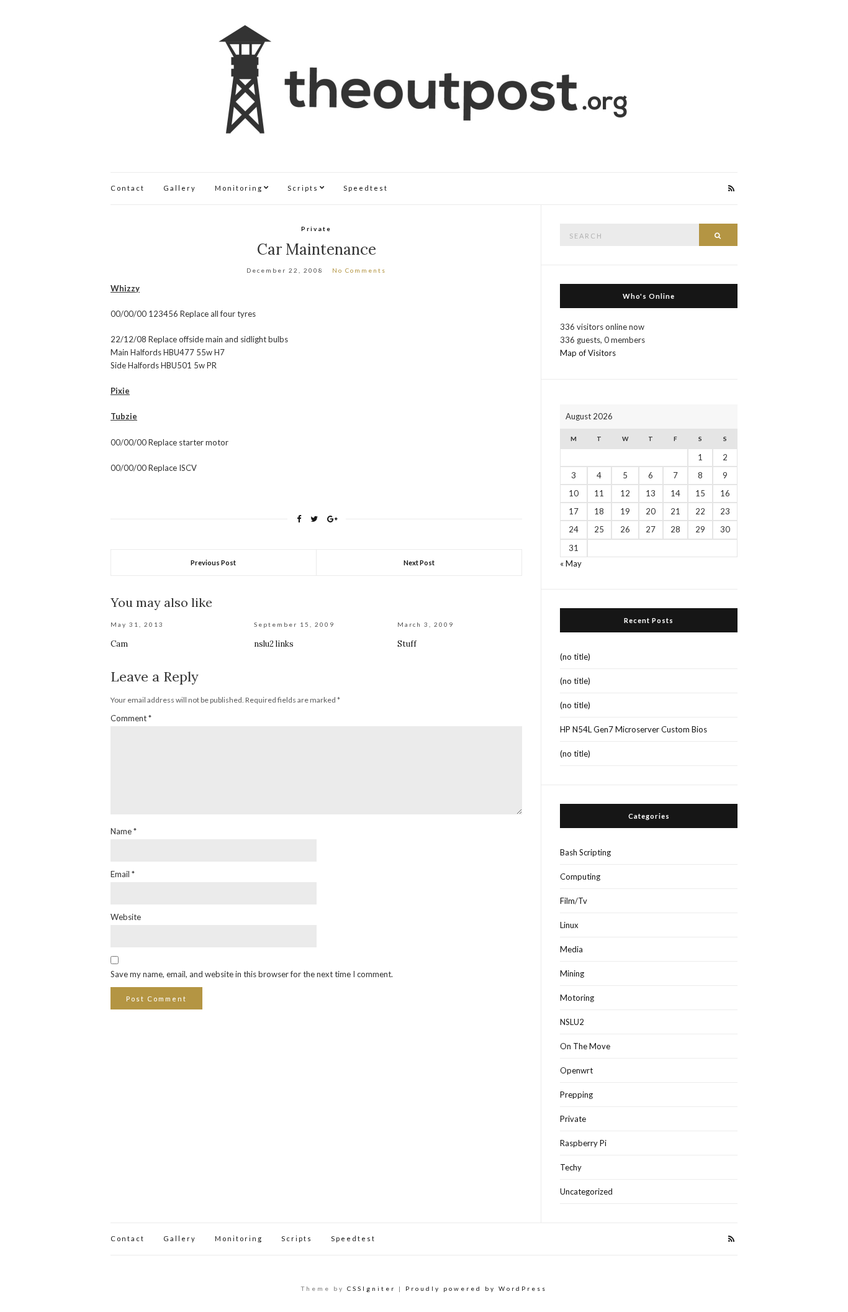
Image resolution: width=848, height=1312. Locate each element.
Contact (128, 188)
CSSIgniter (371, 1288)
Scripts (302, 188)
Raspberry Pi (583, 1143)
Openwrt (576, 1070)
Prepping (576, 1095)
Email (123, 874)
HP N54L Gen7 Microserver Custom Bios (633, 729)
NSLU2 (572, 1022)
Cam (119, 644)
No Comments (359, 270)
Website (126, 917)
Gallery (179, 188)
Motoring (577, 998)
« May (571, 563)
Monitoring (239, 188)
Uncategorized (586, 1191)
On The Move (585, 1046)
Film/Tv (573, 901)
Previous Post (213, 562)
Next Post (419, 562)
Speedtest (365, 188)
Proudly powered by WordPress (476, 1288)
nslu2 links (274, 644)
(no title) (575, 657)
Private (316, 228)
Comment (131, 718)
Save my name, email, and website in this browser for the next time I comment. (252, 974)
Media (571, 949)
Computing (580, 877)
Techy (571, 1167)
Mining (572, 973)
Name (124, 831)
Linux (569, 925)
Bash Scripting (585, 852)
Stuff (407, 644)
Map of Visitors (588, 353)
